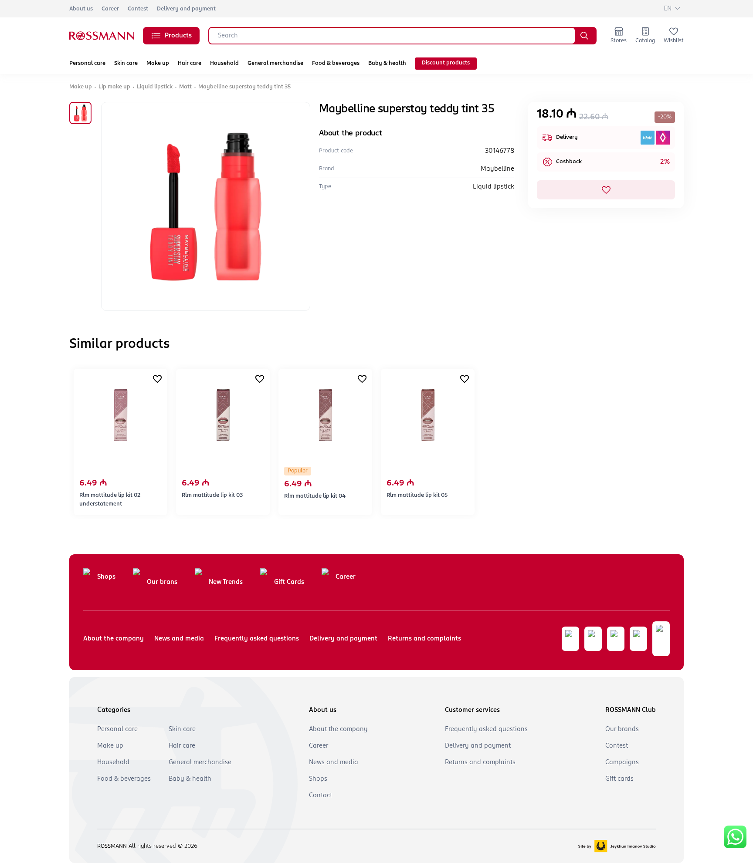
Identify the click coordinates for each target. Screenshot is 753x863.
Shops (106, 577)
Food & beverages (336, 63)
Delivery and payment (186, 9)
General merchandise (275, 63)
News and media (179, 639)
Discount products (446, 63)
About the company (113, 639)
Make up (157, 63)
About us (81, 9)
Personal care (87, 63)
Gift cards (619, 779)
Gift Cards (289, 582)
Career (110, 9)
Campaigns (622, 762)
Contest (138, 9)
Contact (320, 795)
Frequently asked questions (256, 639)
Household (224, 63)
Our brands (622, 729)
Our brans (162, 582)
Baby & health (387, 63)
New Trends (226, 582)
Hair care (189, 63)
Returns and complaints (424, 639)
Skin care (126, 63)
